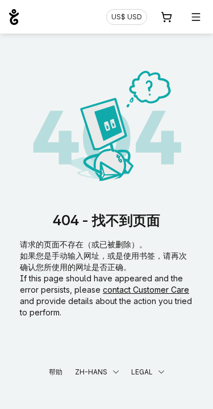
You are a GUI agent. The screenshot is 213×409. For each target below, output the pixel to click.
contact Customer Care (146, 289)
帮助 (55, 372)
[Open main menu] (196, 17)
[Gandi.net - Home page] (14, 17)
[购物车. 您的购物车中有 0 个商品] (166, 17)
